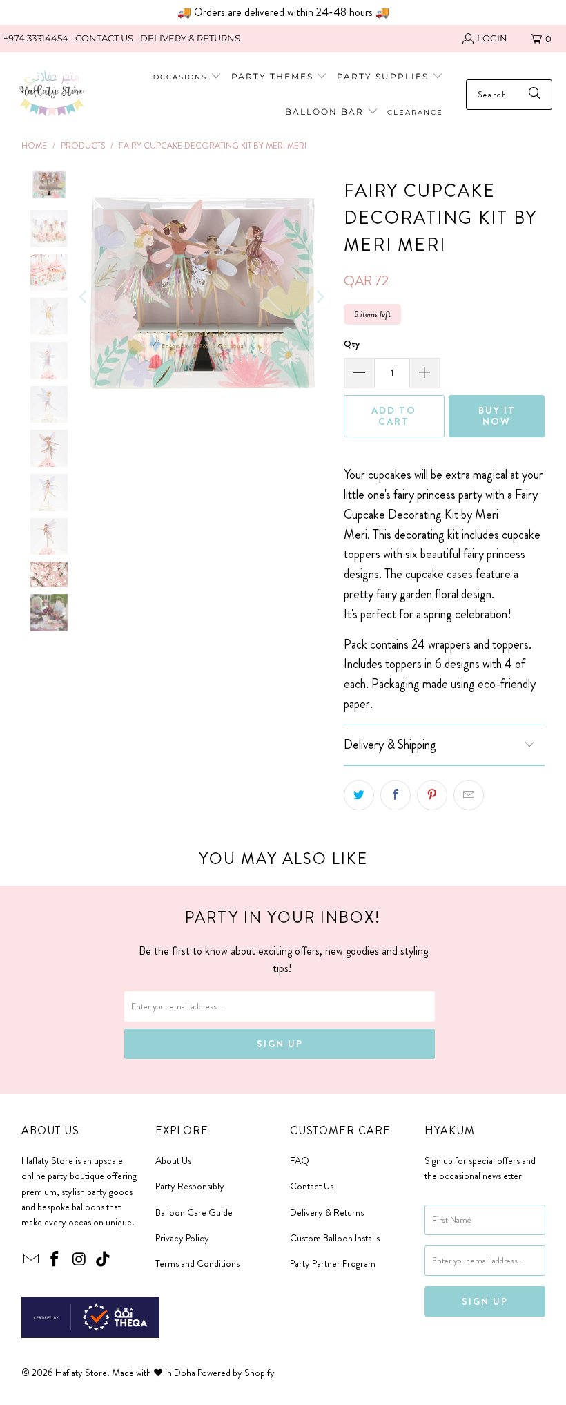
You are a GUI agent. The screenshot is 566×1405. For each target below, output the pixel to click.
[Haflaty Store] (52, 95)
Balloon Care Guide (194, 1212)
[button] (279, 77)
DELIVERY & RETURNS (190, 38)
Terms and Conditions (197, 1263)
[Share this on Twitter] (359, 795)
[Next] (320, 297)
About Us (173, 1160)
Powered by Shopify (236, 1372)
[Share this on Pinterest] (432, 795)
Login (492, 38)
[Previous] (84, 297)
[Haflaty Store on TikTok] (103, 1260)
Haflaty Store (81, 1372)
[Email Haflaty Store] (31, 1260)
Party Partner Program (332, 1263)
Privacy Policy (182, 1238)
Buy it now (497, 416)
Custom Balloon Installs (335, 1238)
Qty (352, 343)
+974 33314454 (35, 38)
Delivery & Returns (327, 1212)
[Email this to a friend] (468, 795)
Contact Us (311, 1186)
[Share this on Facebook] (395, 795)
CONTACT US (104, 38)
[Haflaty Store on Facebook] (55, 1260)
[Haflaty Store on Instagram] (79, 1260)
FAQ (299, 1160)
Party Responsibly (189, 1186)
